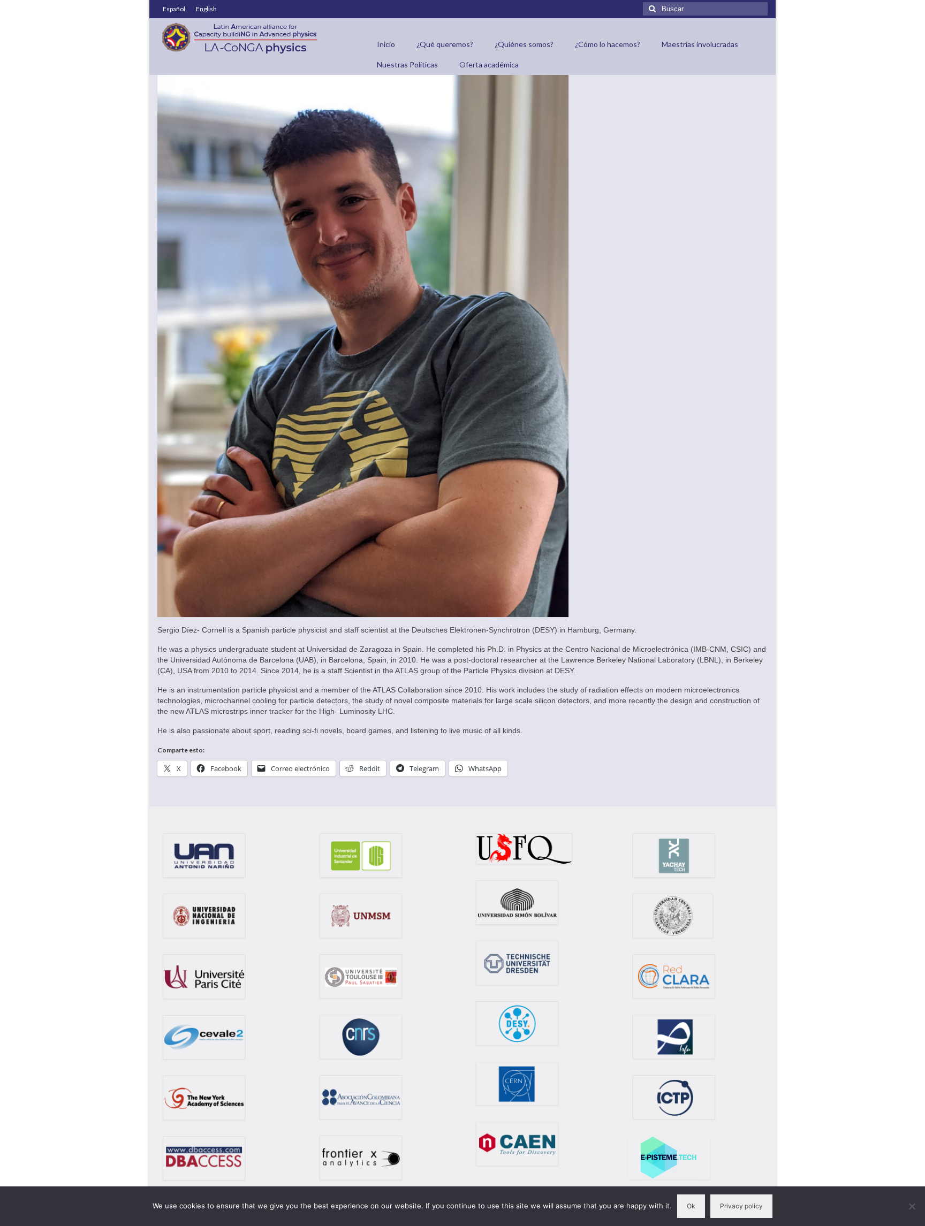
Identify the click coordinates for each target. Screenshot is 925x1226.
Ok (691, 1206)
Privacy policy (741, 1206)
